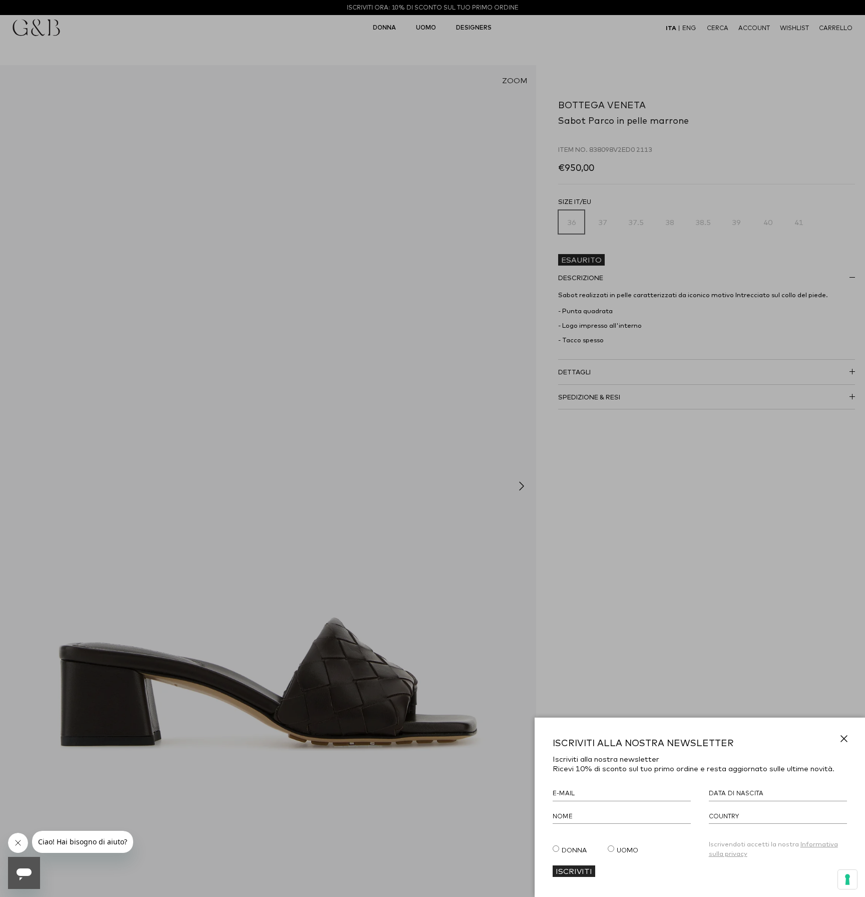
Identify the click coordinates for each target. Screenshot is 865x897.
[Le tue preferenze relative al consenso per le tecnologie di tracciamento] (847, 879)
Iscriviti (574, 871)
